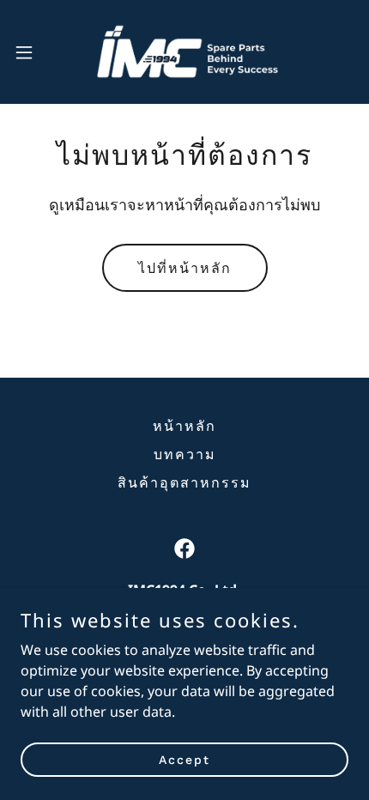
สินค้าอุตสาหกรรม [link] (184, 483)
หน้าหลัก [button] (184, 426)
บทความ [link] (185, 454)
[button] (33, 52)
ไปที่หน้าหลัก (185, 268)
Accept (184, 759)
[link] (184, 52)
